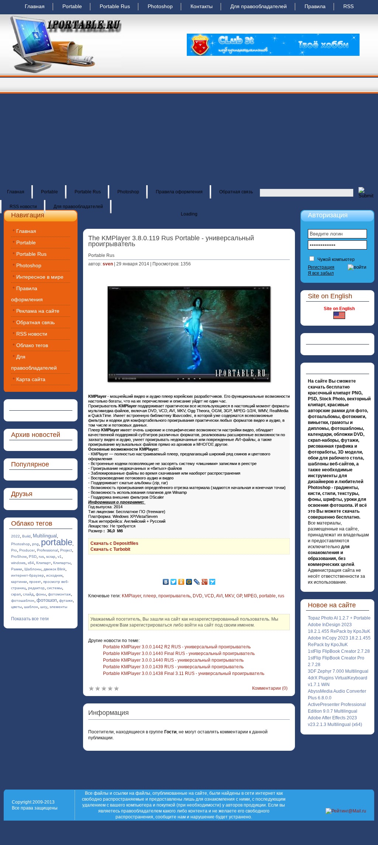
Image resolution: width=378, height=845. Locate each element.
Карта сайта (30, 379)
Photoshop (160, 6)
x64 (31, 563)
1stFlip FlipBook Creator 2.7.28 (339, 651)
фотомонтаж (59, 594)
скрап (16, 594)
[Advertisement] (189, 129)
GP (239, 595)
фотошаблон (22, 600)
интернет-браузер (27, 575)
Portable (72, 6)
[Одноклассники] (181, 582)
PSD (33, 556)
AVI (219, 595)
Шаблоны (32, 569)
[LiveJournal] (197, 582)
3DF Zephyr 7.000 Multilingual (338, 671)
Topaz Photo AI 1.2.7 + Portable (339, 618)
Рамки (16, 569)
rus (41, 556)
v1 (60, 556)
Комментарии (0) (270, 688)
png (35, 544)
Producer (27, 550)
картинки (19, 582)
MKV (229, 595)
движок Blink (54, 569)
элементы (58, 607)
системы (54, 588)
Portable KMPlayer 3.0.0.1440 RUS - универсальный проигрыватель (173, 660)
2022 (15, 536)
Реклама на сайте (37, 311)
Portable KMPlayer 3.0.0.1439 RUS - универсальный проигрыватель (173, 666)
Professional (47, 550)
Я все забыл (321, 273)
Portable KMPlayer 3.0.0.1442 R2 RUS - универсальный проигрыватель (177, 646)
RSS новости (23, 206)
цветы (16, 607)
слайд (28, 594)
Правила (315, 6)
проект (35, 582)
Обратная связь (236, 191)
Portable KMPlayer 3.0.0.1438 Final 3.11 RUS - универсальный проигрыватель (183, 673)
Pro (14, 550)
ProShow (19, 556)
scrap (50, 556)
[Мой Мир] (189, 582)
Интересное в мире (39, 277)
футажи (66, 600)
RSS (348, 6)
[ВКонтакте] (166, 582)
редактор (36, 588)
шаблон (31, 607)
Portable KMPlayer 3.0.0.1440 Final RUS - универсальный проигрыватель (179, 653)
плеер (149, 595)
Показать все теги (30, 618)
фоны (41, 594)
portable (56, 542)
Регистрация (321, 267)
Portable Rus (115, 6)
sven (108, 264)
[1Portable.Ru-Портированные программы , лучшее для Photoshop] (65, 72)
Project (66, 550)
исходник (54, 575)
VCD (209, 595)
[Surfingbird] (212, 582)
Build (26, 536)
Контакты (201, 6)
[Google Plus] (205, 582)
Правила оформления (179, 191)
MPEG (250, 595)
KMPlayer (131, 595)
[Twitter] (174, 582)
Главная (35, 6)
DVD (197, 595)
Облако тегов (32, 345)
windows (18, 563)
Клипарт (43, 563)
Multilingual (45, 536)
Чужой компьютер (335, 259)
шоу (43, 607)
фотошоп (47, 600)
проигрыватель (174, 595)
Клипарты (62, 563)
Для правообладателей (258, 6)
